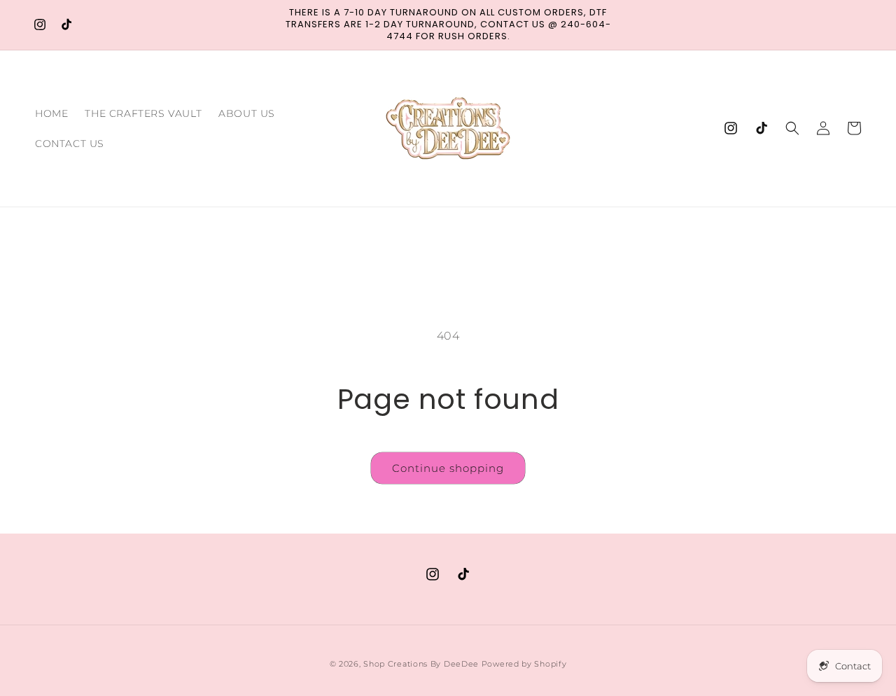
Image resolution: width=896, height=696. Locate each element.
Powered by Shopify (524, 664)
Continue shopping (448, 468)
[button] (792, 128)
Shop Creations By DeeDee (421, 664)
